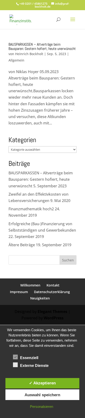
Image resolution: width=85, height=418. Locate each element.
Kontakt (53, 285)
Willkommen (30, 285)
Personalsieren (41, 407)
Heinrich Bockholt (29, 54)
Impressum (19, 292)
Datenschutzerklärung (52, 292)
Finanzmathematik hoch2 (31, 208)
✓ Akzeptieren (42, 383)
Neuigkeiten (40, 298)
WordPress (54, 318)
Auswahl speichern (42, 395)
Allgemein (16, 60)
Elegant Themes (52, 311)
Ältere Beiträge (21, 244)
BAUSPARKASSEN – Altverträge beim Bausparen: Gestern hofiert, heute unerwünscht (42, 46)
